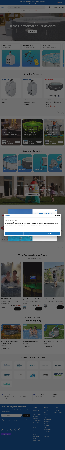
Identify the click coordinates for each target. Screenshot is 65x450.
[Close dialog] (55, 210)
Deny (14, 233)
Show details (55, 230)
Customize (31, 233)
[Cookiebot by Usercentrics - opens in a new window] (54, 215)
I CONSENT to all (51, 233)
